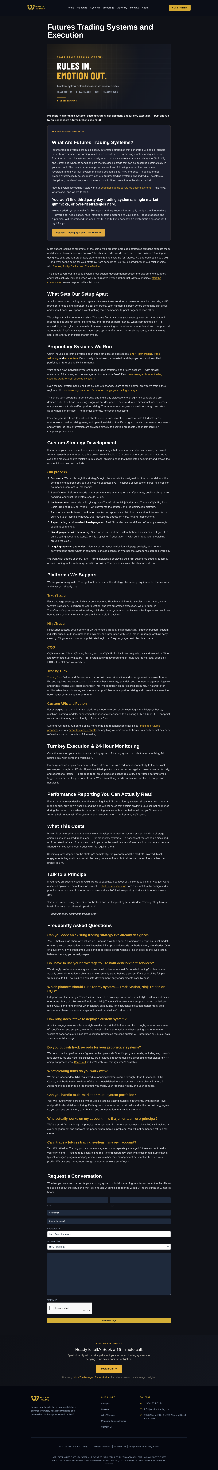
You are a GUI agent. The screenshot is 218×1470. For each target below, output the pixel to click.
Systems (95, 7)
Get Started (179, 7)
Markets (105, 1409)
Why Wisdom (108, 1415)
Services (105, 1403)
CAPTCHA (52, 1300)
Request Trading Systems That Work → (78, 232)
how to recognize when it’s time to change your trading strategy (100, 390)
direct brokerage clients (82, 730)
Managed (82, 7)
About (145, 7)
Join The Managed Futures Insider (92, 1377)
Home (71, 7)
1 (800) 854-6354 (153, 1403)
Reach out (80, 1062)
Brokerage (108, 7)
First (49, 1205)
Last (112, 1205)
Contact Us (107, 1426)
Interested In (53, 1228)
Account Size (53, 1241)
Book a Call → (109, 1368)
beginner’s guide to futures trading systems (126, 187)
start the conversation (113, 886)
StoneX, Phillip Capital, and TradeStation (76, 266)
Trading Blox (54, 677)
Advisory (122, 7)
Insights (134, 7)
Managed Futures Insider (113, 1421)
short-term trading (141, 353)
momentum (71, 358)
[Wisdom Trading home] (37, 7)
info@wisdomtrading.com (157, 1409)
